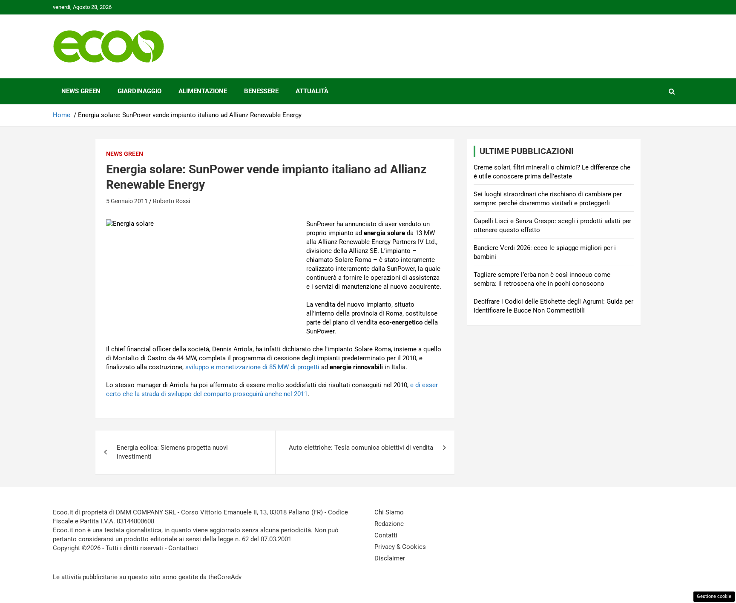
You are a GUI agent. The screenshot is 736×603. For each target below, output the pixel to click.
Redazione (389, 524)
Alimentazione (202, 91)
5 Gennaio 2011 (127, 201)
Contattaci (183, 548)
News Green (81, 91)
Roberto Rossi (171, 201)
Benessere (261, 91)
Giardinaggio (139, 91)
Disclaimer (389, 558)
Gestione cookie (714, 596)
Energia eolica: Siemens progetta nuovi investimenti (172, 452)
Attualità (312, 91)
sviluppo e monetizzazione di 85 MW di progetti (252, 367)
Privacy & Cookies (400, 547)
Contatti (385, 535)
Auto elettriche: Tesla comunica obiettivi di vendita (361, 447)
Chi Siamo (389, 512)
